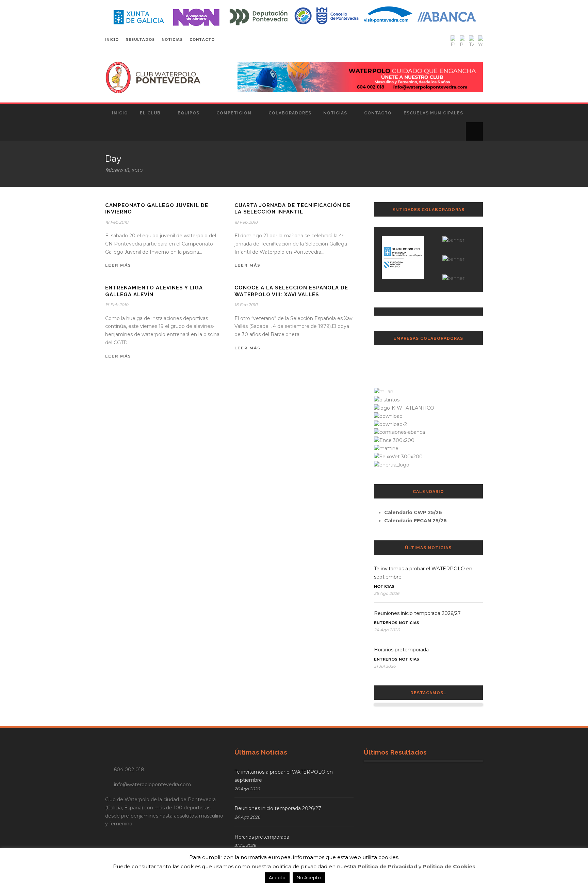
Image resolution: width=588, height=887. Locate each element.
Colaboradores (289, 113)
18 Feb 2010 (116, 222)
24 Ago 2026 (386, 629)
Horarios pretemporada (401, 650)
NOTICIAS (172, 39)
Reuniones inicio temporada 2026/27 (417, 613)
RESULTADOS (140, 39)
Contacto (378, 113)
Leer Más (118, 265)
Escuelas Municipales (433, 113)
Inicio (120, 113)
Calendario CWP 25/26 (413, 512)
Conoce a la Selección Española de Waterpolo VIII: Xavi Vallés (291, 291)
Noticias (335, 113)
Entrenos (385, 622)
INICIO (112, 39)
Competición (233, 113)
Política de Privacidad (387, 866)
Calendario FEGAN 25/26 (415, 521)
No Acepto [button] (309, 877)
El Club (150, 113)
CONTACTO (202, 39)
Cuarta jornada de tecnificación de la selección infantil (292, 208)
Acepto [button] (277, 877)
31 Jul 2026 (384, 666)
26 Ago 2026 (386, 593)
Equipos (188, 113)
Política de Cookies (449, 866)
